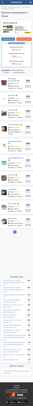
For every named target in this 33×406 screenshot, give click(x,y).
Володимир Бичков (15, 141)
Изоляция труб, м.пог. (10, 360)
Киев (5, 371)
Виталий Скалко (14, 124)
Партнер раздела (9, 23)
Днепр (9, 371)
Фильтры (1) (9, 39)
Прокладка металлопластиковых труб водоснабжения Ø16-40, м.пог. (14, 337)
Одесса (21, 371)
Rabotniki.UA (16, 2)
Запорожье (7, 373)
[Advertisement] (16, 254)
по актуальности (19, 72)
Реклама (16, 385)
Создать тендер (25, 39)
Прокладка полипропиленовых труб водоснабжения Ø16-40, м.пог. (14, 344)
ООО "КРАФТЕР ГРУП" (15, 158)
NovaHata (11, 175)
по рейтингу (19, 70)
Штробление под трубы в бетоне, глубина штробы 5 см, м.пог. (13, 282)
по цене (6, 72)
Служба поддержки (12, 392)
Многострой (12, 218)
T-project (11, 110)
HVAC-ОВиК (12, 204)
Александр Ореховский (12, 80)
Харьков (15, 371)
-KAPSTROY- (12, 189)
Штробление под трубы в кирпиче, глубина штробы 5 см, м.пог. (14, 290)
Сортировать (6, 70)
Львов (27, 371)
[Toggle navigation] (2, 2)
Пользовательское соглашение (16, 390)
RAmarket (11, 95)
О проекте (24, 392)
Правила (17, 388)
